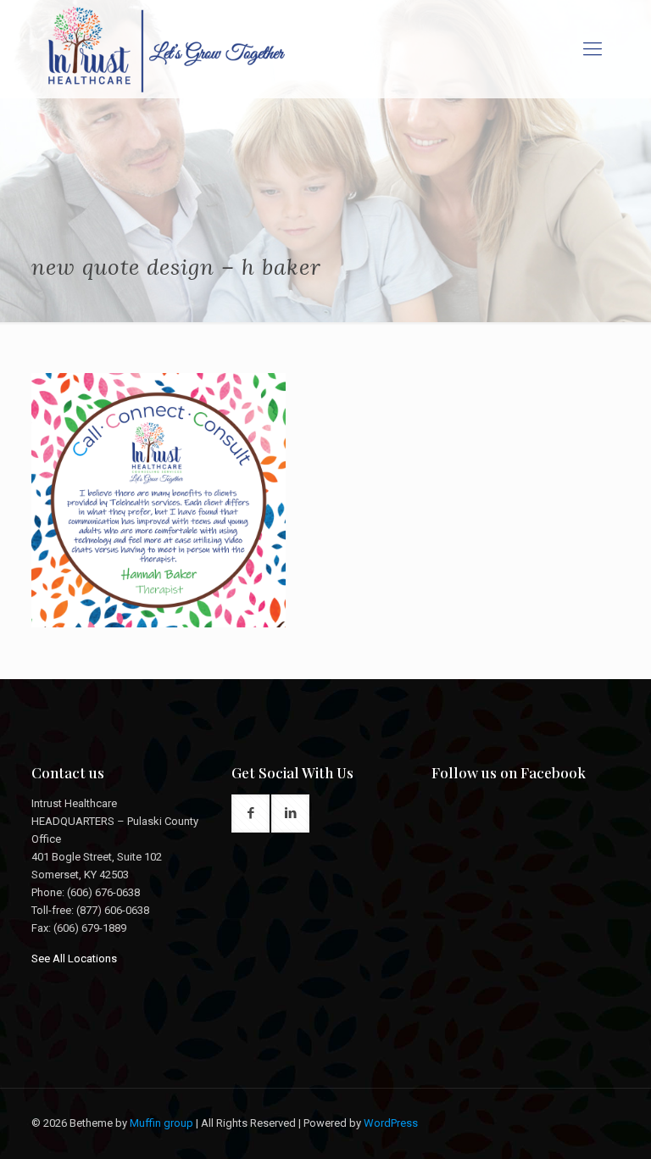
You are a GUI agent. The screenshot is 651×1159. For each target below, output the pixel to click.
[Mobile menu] (592, 49)
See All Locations (74, 958)
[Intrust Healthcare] (166, 49)
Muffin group (161, 1123)
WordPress (391, 1123)
